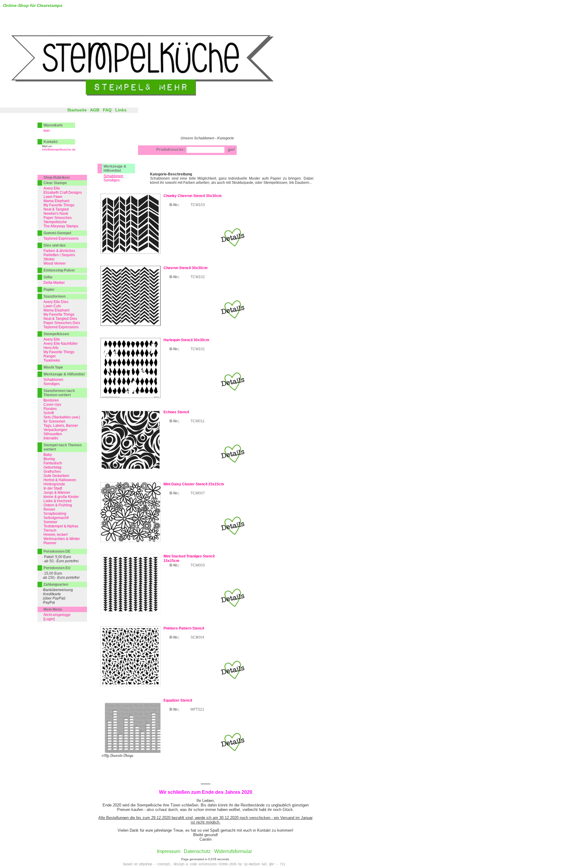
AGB (94, 110)
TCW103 (197, 205)
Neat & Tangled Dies (60, 319)
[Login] (49, 619)
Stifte (48, 277)
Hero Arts (51, 348)
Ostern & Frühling (58, 505)
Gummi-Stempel (57, 233)
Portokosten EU (57, 568)
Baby (48, 455)
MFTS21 (197, 709)
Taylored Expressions (61, 238)
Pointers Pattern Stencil (184, 628)
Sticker (49, 259)
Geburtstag (53, 467)
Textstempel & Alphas (61, 526)
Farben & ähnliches (59, 251)
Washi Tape (53, 367)
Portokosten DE (57, 551)
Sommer (50, 522)
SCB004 (197, 637)
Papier (49, 289)
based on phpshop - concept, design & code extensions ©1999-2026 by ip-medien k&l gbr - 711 (204, 864)
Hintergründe (54, 484)
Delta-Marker (54, 283)
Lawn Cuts (52, 306)
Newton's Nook (56, 213)
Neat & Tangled (56, 209)
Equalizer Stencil (178, 700)
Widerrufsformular (233, 851)
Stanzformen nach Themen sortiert (59, 393)
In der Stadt (53, 488)
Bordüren (51, 400)
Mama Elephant (56, 201)
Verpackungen (55, 430)
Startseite (77, 110)
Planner (50, 543)
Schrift (49, 413)
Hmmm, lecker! (56, 535)
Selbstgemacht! (56, 518)
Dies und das (55, 245)
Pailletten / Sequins (59, 255)
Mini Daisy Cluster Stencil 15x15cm (194, 484)
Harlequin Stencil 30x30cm (186, 340)
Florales (50, 409)
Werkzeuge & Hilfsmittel (115, 168)
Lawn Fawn (53, 197)
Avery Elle (52, 188)
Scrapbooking (55, 513)
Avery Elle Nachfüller (61, 343)
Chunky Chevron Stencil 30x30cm (193, 196)
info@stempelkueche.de (59, 149)
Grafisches (52, 471)
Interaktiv (51, 438)
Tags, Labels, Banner (61, 425)
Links (121, 110)
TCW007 (197, 493)
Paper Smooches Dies (62, 323)
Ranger (50, 356)
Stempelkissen (56, 334)
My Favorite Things (59, 205)
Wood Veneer (55, 263)
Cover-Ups (52, 404)
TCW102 (197, 277)
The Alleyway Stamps (61, 226)
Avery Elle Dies (56, 302)
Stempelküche (55, 222)
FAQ (107, 110)
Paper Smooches (58, 218)
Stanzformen (54, 296)
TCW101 (197, 349)
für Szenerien (54, 421)
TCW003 (197, 565)
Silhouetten (53, 434)
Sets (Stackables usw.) (62, 417)
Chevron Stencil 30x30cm (186, 268)
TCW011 (197, 421)
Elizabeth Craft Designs (63, 192)
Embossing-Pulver (59, 270)
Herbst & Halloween (60, 480)
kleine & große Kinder (61, 497)
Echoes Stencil (176, 412)
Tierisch (50, 530)
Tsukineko (52, 360)
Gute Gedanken (56, 476)
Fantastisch (53, 463)
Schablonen (53, 380)
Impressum (168, 851)
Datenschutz (197, 851)
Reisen (49, 509)
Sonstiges (112, 180)
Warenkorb (53, 125)
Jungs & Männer (57, 492)
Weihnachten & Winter (62, 539)
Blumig (49, 459)
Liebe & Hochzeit (57, 501)
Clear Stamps (55, 183)
